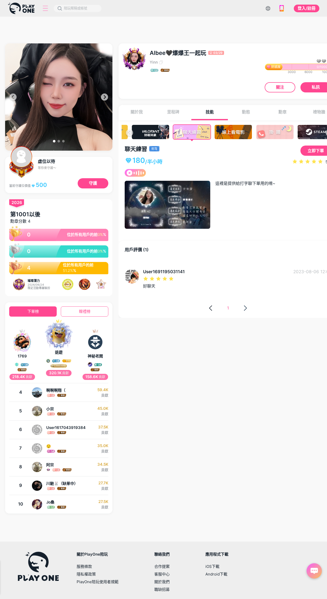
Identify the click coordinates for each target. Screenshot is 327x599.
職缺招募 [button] (162, 589)
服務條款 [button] (84, 566)
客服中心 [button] (162, 574)
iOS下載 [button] (212, 566)
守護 (93, 183)
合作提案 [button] (162, 566)
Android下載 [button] (216, 574)
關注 (280, 87)
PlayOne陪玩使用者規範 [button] (98, 582)
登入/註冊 (307, 8)
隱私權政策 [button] (86, 574)
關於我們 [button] (162, 582)
